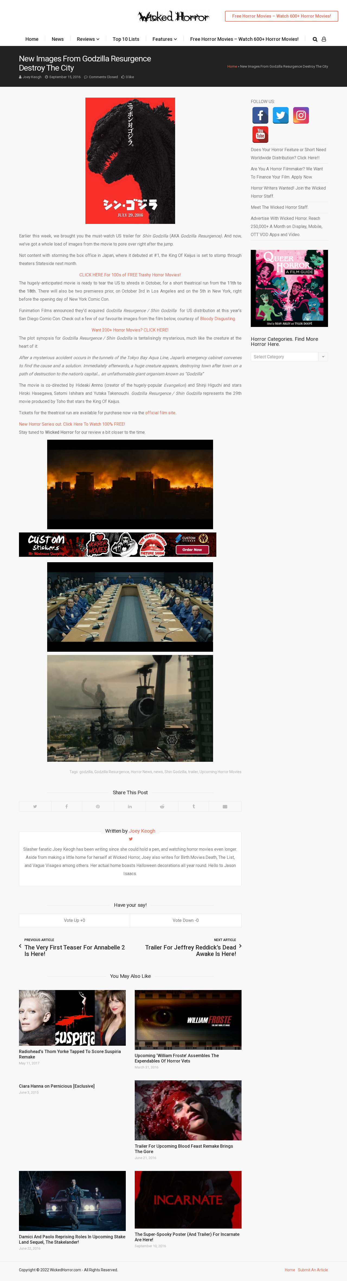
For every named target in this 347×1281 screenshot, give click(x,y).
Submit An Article (313, 1270)
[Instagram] (301, 115)
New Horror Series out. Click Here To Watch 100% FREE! (72, 424)
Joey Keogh (32, 77)
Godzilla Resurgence (111, 772)
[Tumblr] (193, 806)
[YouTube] (260, 134)
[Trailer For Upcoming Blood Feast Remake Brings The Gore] (188, 1110)
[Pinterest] (98, 806)
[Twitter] (35, 806)
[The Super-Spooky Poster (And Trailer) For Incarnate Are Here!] (188, 1200)
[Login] (324, 39)
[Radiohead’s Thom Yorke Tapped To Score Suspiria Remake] (72, 1018)
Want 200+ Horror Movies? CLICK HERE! (130, 330)
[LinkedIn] (130, 806)
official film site (160, 412)
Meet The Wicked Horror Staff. (280, 207)
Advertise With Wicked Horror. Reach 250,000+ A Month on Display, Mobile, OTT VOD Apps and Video (286, 226)
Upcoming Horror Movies (221, 772)
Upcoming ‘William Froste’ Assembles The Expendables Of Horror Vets (177, 1058)
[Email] (225, 806)
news (158, 772)
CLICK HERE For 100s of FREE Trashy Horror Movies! (130, 274)
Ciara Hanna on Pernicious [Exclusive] (57, 1086)
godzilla (86, 772)
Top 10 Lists (126, 39)
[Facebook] (66, 806)
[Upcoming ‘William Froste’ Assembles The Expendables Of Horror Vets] (188, 1020)
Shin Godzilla (176, 772)
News (58, 39)
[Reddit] (162, 806)
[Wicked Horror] (173, 16)
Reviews (86, 39)
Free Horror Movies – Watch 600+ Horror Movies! (281, 16)
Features (162, 39)
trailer (193, 772)
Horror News (141, 772)
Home (31, 39)
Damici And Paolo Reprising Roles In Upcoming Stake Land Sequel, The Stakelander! (72, 1239)
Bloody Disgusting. (218, 318)
